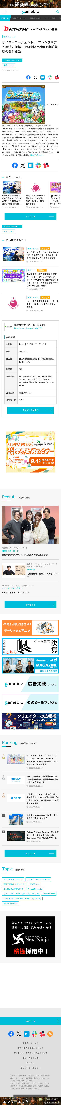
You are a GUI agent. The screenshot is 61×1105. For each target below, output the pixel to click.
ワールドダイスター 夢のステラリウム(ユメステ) (22, 898)
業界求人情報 (35, 18)
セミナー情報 (50, 18)
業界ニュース (9, 36)
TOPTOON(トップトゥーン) (14, 884)
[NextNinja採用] (30, 936)
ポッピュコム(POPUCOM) (13, 889)
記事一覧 (4, 18)
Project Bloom (49, 893)
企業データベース (19, 18)
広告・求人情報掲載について (30, 1048)
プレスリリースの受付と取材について (30, 1053)
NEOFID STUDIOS (10, 903)
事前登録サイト (37, 155)
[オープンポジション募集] (30, 28)
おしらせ (30, 1062)
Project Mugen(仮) (35, 889)
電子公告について (30, 1058)
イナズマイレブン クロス (13, 879)
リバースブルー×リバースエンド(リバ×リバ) (21, 893)
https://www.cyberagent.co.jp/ (26, 328)
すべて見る (30, 216)
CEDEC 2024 (34, 884)
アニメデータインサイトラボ (38, 879)
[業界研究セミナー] (30, 452)
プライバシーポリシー (30, 1067)
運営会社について (30, 1043)
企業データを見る (30, 410)
